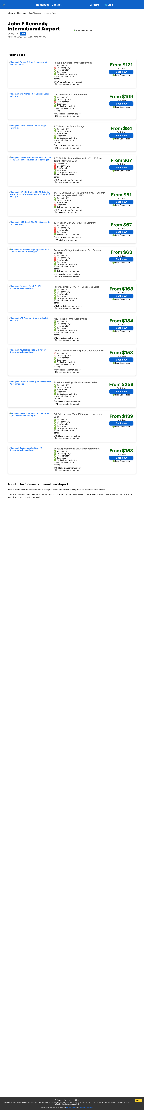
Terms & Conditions (86, 1107)
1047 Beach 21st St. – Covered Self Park (75, 222)
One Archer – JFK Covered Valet (70, 94)
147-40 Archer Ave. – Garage (69, 126)
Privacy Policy (71, 1107)
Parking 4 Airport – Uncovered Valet (73, 62)
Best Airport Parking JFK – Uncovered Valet (77, 448)
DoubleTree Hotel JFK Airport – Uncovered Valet (79, 350)
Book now (121, 71)
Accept (138, 1100)
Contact (56, 4)
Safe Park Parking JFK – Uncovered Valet (75, 382)
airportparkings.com (17, 13)
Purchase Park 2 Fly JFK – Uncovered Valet (76, 287)
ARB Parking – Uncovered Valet (70, 318)
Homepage (42, 4)
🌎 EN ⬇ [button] (108, 4)
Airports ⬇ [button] (96, 4)
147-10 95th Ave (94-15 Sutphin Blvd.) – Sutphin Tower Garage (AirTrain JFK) (79, 194)
